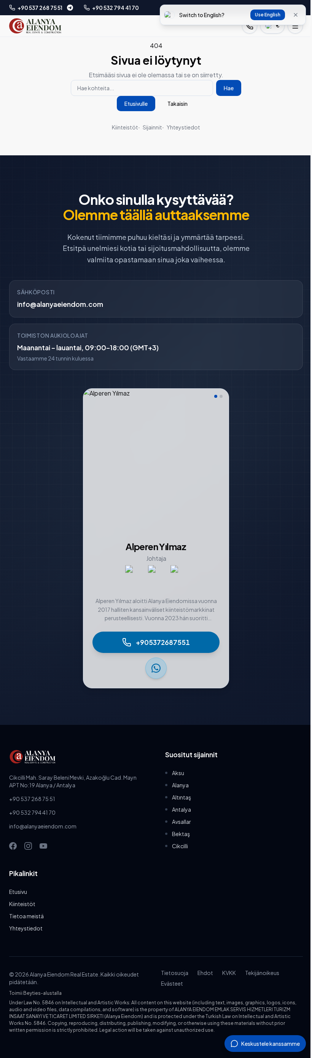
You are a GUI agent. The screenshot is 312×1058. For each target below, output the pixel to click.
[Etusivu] (35, 26)
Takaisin (177, 103)
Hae (229, 88)
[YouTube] (43, 846)
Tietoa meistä (26, 916)
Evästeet (172, 983)
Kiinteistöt (125, 127)
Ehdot (205, 972)
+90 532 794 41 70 (32, 812)
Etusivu (18, 891)
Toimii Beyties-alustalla (35, 993)
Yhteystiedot (183, 127)
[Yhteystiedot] (249, 26)
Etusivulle (136, 103)
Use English (267, 15)
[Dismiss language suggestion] (296, 15)
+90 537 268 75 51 (32, 798)
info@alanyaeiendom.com (60, 304)
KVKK (229, 972)
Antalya (181, 809)
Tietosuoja (174, 972)
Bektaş (181, 833)
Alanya (180, 785)
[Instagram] (28, 846)
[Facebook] (13, 846)
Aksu (178, 772)
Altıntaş (181, 797)
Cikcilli (180, 846)
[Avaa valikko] (295, 26)
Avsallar (181, 821)
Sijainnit (152, 127)
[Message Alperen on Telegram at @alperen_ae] (70, 7)
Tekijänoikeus (262, 972)
